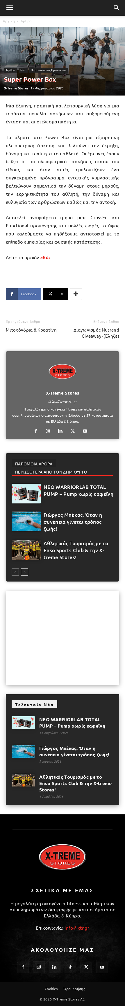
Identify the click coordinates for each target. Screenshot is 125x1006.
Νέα (23, 70)
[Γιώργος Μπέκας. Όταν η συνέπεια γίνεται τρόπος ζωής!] (26, 522)
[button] (10, 8)
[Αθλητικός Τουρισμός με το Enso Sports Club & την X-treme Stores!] (26, 550)
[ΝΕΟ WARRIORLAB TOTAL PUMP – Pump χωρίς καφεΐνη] (26, 494)
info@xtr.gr (77, 928)
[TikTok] (70, 967)
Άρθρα (26, 21)
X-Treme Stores (16, 88)
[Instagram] (50, 431)
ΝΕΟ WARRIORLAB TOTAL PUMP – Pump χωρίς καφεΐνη (78, 490)
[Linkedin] (62, 431)
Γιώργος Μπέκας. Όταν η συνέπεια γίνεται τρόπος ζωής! (73, 522)
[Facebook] (38, 431)
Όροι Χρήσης (74, 988)
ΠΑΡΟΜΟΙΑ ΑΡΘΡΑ (33, 463)
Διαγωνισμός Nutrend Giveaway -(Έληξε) (96, 333)
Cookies (51, 988)
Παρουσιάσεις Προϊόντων (49, 70)
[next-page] (24, 572)
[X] (75, 431)
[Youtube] (87, 431)
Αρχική (9, 21)
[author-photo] (62, 385)
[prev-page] (15, 572)
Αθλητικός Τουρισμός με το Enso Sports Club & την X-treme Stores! (76, 550)
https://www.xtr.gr (62, 401)
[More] (76, 294)
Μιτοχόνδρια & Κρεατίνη (31, 329)
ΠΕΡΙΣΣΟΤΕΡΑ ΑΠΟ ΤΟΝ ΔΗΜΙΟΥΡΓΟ (51, 471)
